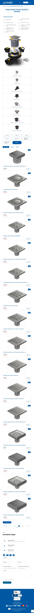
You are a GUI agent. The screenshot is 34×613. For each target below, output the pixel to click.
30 (22, 525)
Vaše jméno (5, 557)
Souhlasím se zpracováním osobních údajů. (9, 579)
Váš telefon (19, 562)
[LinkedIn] (10, 555)
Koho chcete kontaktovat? (7, 566)
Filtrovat (17, 142)
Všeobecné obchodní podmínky (17, 602)
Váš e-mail (5, 562)
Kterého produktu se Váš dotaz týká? (23, 566)
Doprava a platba (17, 601)
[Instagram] (13, 555)
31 (23, 525)
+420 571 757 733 (10, 546)
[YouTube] (7, 555)
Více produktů (7, 522)
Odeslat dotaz (7, 582)
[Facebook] (4, 555)
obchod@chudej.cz (10, 551)
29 (20, 525)
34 (28, 525)
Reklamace (17, 604)
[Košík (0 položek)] (19, 2)
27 (17, 525)
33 (26, 525)
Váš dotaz (5, 570)
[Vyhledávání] (21, 2)
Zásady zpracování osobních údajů (17, 603)
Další (17, 527)
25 (14, 525)
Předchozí (5, 525)
